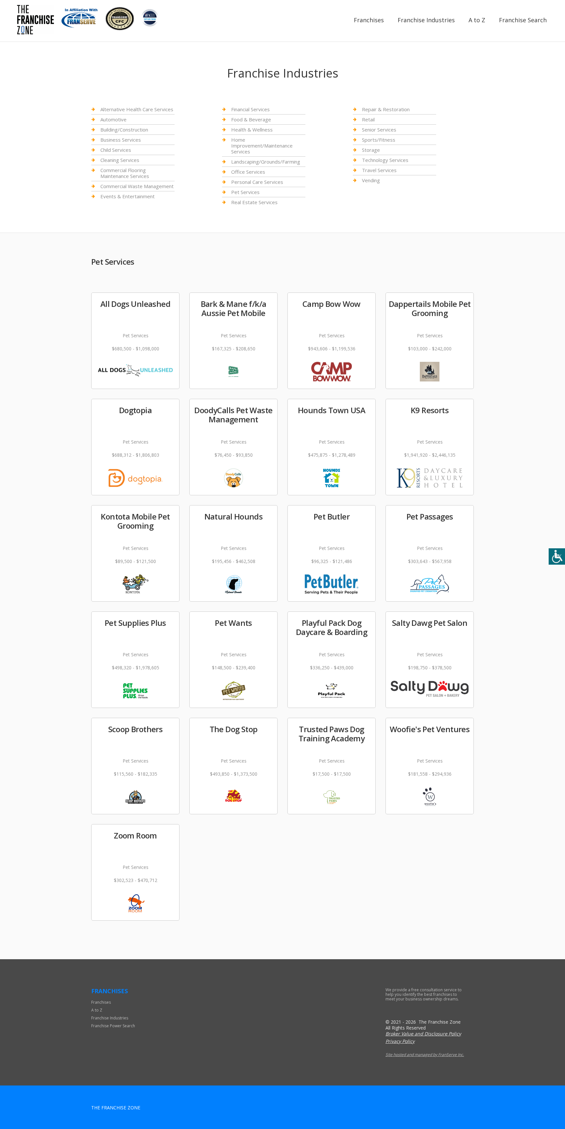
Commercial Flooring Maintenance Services (124, 173)
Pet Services (245, 192)
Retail (368, 119)
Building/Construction (124, 129)
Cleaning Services (119, 160)
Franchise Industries (426, 20)
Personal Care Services (257, 182)
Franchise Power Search (113, 1026)
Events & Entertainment (127, 196)
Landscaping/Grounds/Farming (265, 161)
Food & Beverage (251, 119)
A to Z (477, 20)
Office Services (248, 171)
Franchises (369, 20)
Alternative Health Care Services (136, 109)
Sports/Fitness (378, 139)
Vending (371, 180)
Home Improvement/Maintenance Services (262, 145)
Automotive (113, 119)
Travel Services (379, 170)
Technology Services (385, 160)
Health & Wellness (252, 129)
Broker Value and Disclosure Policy (423, 1034)
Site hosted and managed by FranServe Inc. (424, 1054)
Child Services (115, 150)
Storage (371, 150)
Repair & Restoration (386, 109)
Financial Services (250, 109)
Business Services (120, 139)
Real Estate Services (254, 202)
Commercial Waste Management (137, 186)
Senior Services (379, 129)
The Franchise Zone (115, 1107)
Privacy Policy (400, 1041)
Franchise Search (523, 20)
